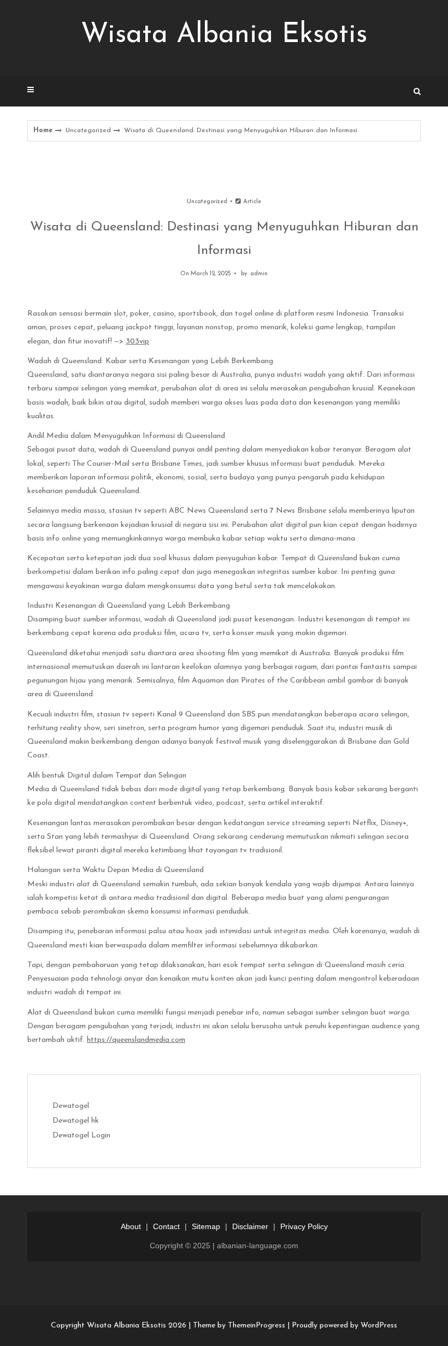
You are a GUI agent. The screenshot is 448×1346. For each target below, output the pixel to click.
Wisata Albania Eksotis (224, 35)
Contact (166, 1226)
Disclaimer (250, 1226)
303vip (137, 341)
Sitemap (206, 1226)
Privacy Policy (304, 1226)
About (131, 1226)
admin (259, 274)
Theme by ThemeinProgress (239, 1325)
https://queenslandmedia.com (136, 1040)
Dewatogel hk (75, 1121)
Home (42, 130)
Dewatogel (70, 1106)
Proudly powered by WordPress (344, 1325)
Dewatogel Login (81, 1135)
